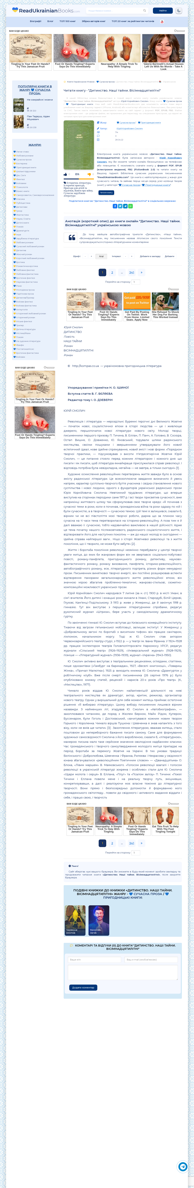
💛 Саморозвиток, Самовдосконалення (33, 195)
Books (49, 10)
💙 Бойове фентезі (23, 301)
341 (131, 272)
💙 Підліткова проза (23, 294)
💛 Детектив (19, 250)
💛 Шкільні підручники (24, 171)
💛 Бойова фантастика (25, 305)
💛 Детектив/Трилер (23, 297)
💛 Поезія (18, 226)
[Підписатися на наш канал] (162, 22)
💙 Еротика (19, 262)
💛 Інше (17, 234)
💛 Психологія (20, 187)
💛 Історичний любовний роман (29, 313)
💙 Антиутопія (20, 309)
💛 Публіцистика (21, 203)
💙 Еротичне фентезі (24, 278)
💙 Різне (17, 286)
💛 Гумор (17, 211)
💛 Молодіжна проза (24, 290)
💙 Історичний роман (24, 317)
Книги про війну (83, 190)
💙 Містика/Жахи (21, 333)
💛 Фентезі (19, 179)
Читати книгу (106, 192)
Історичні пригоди (74, 185)
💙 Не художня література (26, 341)
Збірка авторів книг (94, 21)
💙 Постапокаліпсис (23, 349)
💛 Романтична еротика (25, 266)
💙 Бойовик (19, 357)
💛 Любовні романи (23, 155)
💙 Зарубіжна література (26, 238)
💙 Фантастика (21, 215)
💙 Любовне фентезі (24, 270)
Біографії (35, 21)
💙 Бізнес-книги (21, 191)
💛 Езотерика (20, 163)
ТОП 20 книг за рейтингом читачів (133, 21)
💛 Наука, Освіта (21, 219)
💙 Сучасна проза (22, 159)
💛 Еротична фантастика (26, 353)
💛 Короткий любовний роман (28, 258)
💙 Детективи (20, 207)
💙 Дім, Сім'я (19, 175)
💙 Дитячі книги (21, 222)
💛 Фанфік (18, 345)
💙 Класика (19, 199)
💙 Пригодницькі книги (24, 167)
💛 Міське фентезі (22, 321)
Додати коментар (83, 987)
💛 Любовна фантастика (25, 274)
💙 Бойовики (19, 183)
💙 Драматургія (21, 230)
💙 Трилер (18, 325)
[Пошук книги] (144, 11)
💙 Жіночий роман (22, 254)
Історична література (79, 182)
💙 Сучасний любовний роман (28, 246)
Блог (50, 21)
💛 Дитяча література (24, 329)
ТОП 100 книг (68, 21)
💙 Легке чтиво (21, 151)
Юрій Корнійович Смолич (134, 101)
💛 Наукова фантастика (25, 282)
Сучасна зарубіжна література (74, 194)
